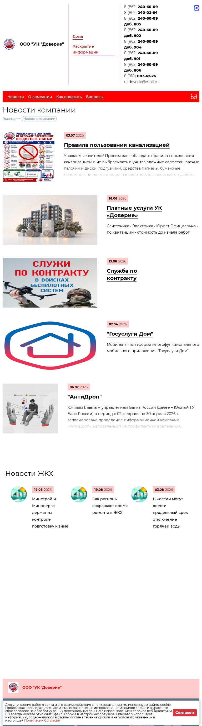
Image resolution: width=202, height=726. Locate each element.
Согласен (184, 712)
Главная (9, 119)
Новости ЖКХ (29, 473)
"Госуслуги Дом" (130, 334)
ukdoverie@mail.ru (141, 81)
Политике (32, 720)
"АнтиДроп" (85, 397)
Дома (78, 36)
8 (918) (140, 76)
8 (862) (141, 6)
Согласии (52, 720)
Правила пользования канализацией (117, 145)
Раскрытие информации (86, 49)
